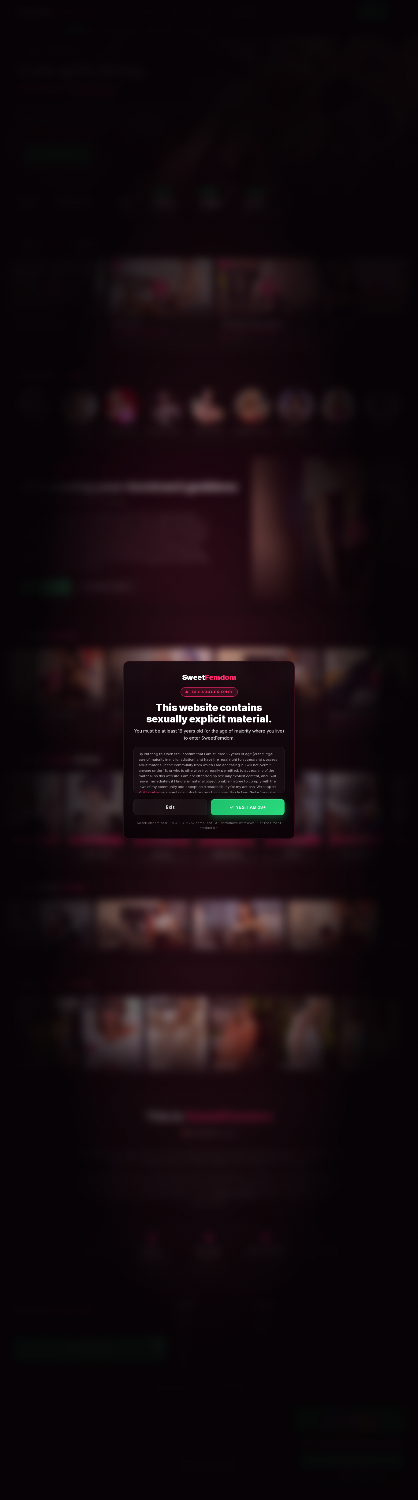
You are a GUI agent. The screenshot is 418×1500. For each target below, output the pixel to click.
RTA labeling (149, 792)
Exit (170, 807)
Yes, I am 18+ (251, 807)
